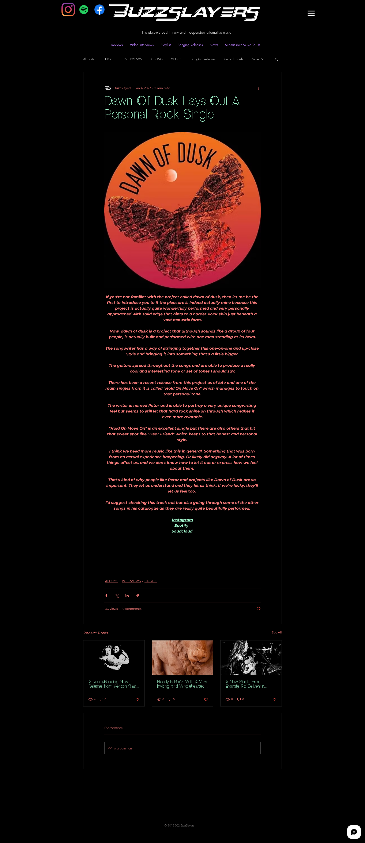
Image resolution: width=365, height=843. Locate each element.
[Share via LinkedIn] (127, 596)
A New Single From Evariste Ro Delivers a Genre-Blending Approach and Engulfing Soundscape (250, 684)
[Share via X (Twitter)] (117, 596)
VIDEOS (176, 59)
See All (277, 632)
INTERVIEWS (133, 59)
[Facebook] (99, 9)
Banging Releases (203, 59)
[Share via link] (137, 596)
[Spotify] (84, 9)
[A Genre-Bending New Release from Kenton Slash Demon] (113, 657)
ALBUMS (156, 59)
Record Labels (233, 59)
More (255, 59)
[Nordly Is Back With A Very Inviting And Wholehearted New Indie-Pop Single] (182, 657)
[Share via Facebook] (106, 596)
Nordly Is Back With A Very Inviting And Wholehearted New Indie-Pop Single (182, 684)
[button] (311, 13)
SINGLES (109, 59)
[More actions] (258, 88)
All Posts (88, 59)
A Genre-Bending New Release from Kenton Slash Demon (113, 684)
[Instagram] (68, 9)
